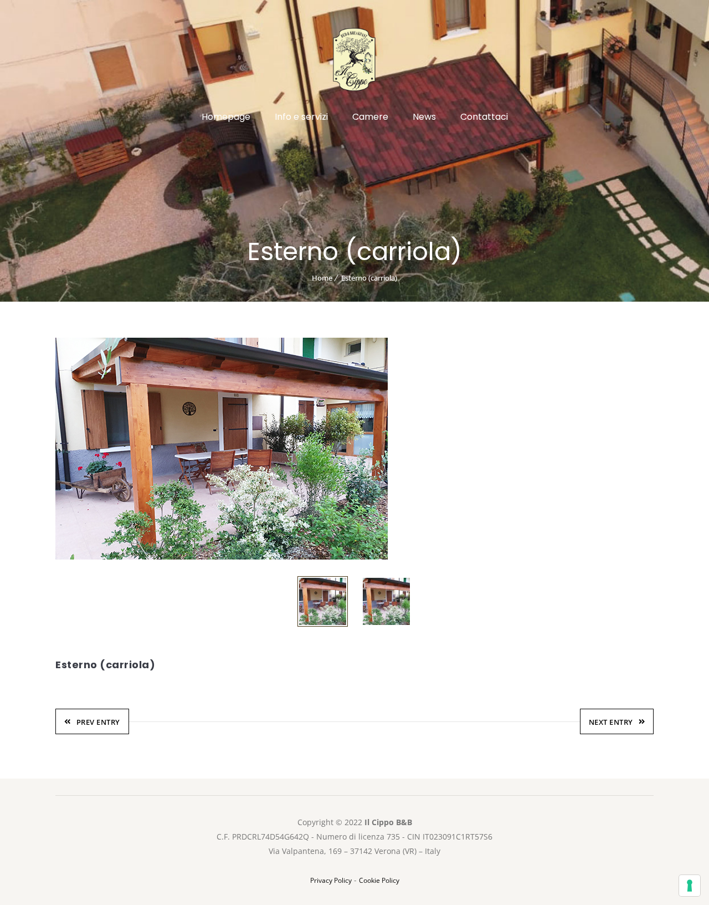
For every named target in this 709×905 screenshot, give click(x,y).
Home (322, 278)
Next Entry (611, 722)
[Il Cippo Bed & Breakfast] (354, 65)
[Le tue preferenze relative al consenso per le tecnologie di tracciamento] (689, 885)
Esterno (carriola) (369, 278)
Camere (370, 116)
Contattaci (484, 116)
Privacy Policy (331, 880)
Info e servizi (301, 116)
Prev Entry (98, 722)
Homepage (226, 116)
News (424, 116)
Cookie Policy (379, 880)
